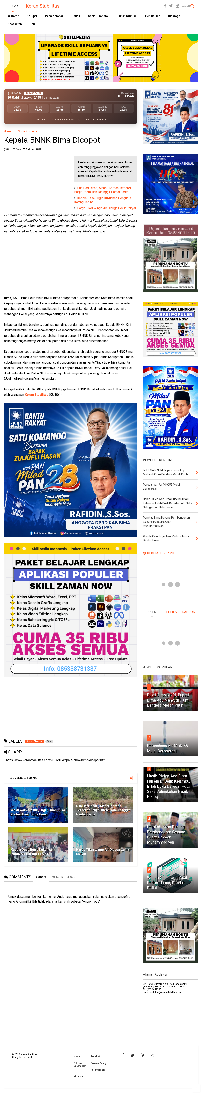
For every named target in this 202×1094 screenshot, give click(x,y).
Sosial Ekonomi (98, 16)
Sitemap (78, 1076)
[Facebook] (165, 5)
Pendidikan (152, 16)
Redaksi (95, 1056)
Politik (75, 16)
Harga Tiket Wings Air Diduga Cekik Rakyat (106, 208)
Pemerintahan (54, 16)
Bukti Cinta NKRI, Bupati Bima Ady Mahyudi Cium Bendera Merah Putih (168, 700)
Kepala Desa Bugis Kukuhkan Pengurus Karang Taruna (32, 852)
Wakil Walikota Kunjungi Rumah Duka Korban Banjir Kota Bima (38, 812)
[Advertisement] (33, 181)
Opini (33, 23)
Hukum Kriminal (126, 16)
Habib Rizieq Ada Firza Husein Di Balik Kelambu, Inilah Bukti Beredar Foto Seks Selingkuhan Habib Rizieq (168, 786)
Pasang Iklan (98, 1070)
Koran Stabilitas (42, 6)
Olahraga (174, 16)
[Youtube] (177, 5)
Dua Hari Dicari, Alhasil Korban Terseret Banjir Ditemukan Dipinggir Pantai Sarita (102, 190)
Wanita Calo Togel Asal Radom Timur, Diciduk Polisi (167, 882)
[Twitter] (171, 5)
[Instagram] (152, 1055)
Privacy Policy (98, 1063)
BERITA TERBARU (160, 553)
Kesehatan (15, 23)
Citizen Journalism (80, 1064)
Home (14, 16)
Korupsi (32, 16)
